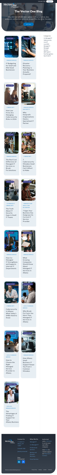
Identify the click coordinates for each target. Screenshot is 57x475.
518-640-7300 (41, 1)
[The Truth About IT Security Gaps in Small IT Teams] (11, 189)
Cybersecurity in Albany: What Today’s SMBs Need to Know (11, 313)
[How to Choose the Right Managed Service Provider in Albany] (11, 341)
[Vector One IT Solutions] (11, 5)
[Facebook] (23, 461)
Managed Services (11, 60)
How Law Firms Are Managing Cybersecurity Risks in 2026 (11, 114)
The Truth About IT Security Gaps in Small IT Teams (11, 213)
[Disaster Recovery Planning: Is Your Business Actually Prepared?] (28, 46)
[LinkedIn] (19, 461)
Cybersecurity (10, 107)
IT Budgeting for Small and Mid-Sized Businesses (11, 66)
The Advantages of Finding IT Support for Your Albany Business (12, 416)
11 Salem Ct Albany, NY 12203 (21, 443)
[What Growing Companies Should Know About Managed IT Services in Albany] (28, 240)
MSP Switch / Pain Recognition (27, 205)
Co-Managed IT (11, 203)
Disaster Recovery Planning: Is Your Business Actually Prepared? (28, 68)
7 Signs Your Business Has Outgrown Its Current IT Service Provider (28, 216)
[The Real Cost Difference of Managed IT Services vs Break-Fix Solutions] (11, 142)
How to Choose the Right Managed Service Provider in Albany (10, 366)
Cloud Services (34, 459)
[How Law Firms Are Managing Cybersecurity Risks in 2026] (11, 93)
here (46, 450)
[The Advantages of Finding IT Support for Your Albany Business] (11, 392)
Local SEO (9, 406)
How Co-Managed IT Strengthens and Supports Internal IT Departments (12, 263)
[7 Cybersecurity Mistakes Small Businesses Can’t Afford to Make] (28, 142)
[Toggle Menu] (51, 5)
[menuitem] (41, 1)
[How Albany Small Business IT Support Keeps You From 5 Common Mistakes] (28, 341)
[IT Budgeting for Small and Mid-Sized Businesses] (11, 46)
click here (49, 441)
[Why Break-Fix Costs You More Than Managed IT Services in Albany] (28, 292)
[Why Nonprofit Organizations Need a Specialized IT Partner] (28, 93)
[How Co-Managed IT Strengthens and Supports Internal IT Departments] (11, 240)
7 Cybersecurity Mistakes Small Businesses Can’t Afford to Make (29, 165)
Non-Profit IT (26, 109)
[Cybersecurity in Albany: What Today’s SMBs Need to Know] (11, 292)
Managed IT (27, 203)
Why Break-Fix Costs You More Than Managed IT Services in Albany (28, 316)
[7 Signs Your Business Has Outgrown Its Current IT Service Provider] (28, 189)
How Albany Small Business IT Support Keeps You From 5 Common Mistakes (28, 364)
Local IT (26, 306)
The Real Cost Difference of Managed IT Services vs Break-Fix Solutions (11, 165)
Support (50, 1)
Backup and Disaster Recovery (33, 454)
